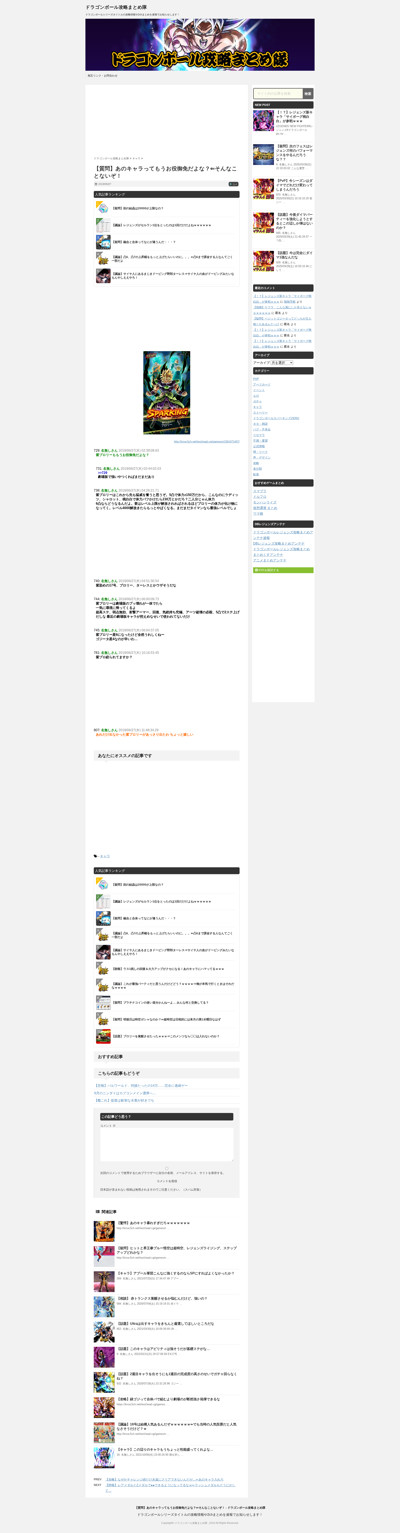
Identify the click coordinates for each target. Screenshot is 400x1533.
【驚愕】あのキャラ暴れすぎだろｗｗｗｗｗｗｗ (153, 1223)
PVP (256, 378)
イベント (259, 390)
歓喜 (256, 474)
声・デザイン (262, 457)
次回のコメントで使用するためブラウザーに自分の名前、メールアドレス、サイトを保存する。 (163, 1173)
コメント (108, 1125)
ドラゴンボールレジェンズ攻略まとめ (281, 549)
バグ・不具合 (262, 429)
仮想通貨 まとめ (265, 508)
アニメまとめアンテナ (269, 560)
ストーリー (260, 412)
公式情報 (259, 446)
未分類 (257, 468)
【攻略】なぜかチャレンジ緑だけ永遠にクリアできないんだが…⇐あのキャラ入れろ (164, 1479)
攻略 (256, 463)
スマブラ (259, 491)
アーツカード (262, 384)
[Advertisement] (167, 119)
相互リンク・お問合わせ (103, 75)
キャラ (105, 856)
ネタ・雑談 (260, 423)
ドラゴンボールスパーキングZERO (276, 418)
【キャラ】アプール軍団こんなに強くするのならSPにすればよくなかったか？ (176, 1273)
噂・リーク (260, 452)
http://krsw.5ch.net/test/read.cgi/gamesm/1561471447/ (207, 441)
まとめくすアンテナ (268, 554)
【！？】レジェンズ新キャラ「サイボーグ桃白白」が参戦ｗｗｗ (294, 116)
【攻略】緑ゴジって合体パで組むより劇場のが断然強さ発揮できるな (168, 1399)
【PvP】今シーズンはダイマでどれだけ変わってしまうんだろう (294, 185)
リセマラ (259, 435)
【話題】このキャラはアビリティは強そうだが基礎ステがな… (163, 1349)
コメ (233, 184)
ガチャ (257, 401)
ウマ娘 (258, 513)
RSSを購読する (268, 570)
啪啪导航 (290, 301)
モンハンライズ (264, 502)
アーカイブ (261, 362)
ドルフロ (259, 496)
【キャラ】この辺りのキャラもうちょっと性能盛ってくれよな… (165, 1449)
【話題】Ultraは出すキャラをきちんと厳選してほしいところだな (165, 1323)
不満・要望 (260, 440)
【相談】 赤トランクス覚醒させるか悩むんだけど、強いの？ (162, 1298)
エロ (256, 395)
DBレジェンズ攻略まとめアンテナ (279, 543)
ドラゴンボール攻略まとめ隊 (116, 7)
